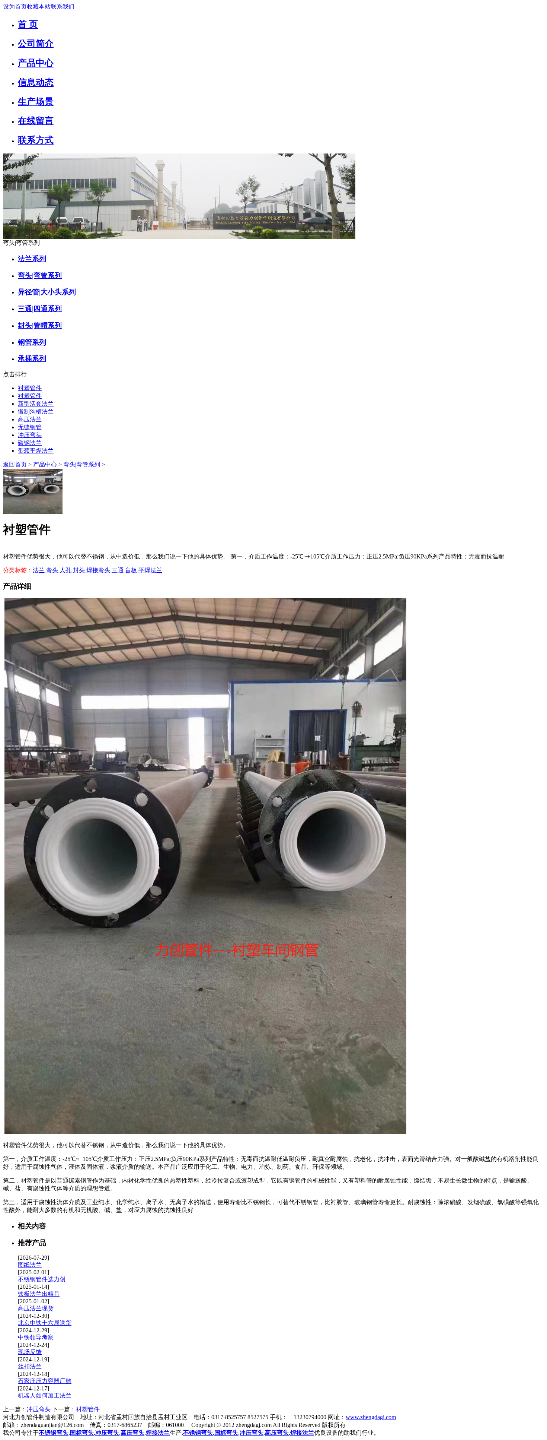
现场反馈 (30, 1352)
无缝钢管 (30, 427)
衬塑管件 (30, 388)
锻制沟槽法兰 (36, 411)
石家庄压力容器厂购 (44, 1381)
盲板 (131, 570)
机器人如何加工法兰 (44, 1395)
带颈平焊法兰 (36, 450)
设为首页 (15, 6)
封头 (79, 570)
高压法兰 (30, 419)
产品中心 (45, 464)
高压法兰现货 (36, 1308)
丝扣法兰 (30, 1366)
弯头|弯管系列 (81, 464)
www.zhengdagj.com (371, 1417)
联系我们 (62, 6)
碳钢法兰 (30, 443)
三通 (118, 570)
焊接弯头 (99, 570)
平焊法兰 (150, 570)
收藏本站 (39, 6)
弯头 (53, 570)
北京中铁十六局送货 (44, 1323)
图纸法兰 (30, 1265)
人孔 (66, 570)
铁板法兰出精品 (39, 1294)
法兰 (39, 570)
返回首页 (15, 464)
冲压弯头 (30, 435)
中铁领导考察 (36, 1337)
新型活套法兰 (36, 404)
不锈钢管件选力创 (41, 1279)
